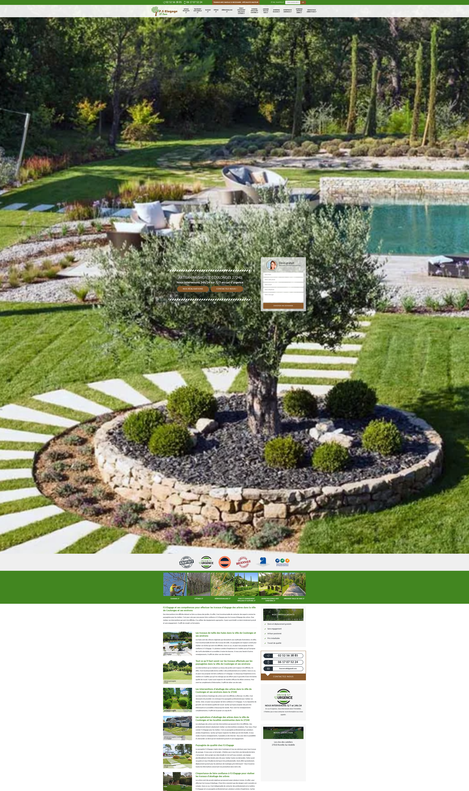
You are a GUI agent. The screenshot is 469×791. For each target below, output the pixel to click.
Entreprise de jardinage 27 (287, 10)
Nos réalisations (193, 289)
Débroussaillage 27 (227, 10)
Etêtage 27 (216, 10)
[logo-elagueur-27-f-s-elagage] (164, 11)
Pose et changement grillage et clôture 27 (241, 11)
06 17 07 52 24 (194, 2)
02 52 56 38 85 (174, 2)
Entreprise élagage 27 (276, 10)
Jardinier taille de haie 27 (266, 11)
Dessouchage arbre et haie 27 (311, 10)
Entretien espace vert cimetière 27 (254, 11)
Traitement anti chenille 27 (198, 11)
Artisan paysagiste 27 (186, 11)
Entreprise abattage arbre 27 (299, 11)
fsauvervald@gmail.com (288, 669)
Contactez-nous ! (226, 289)
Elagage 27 (208, 10)
